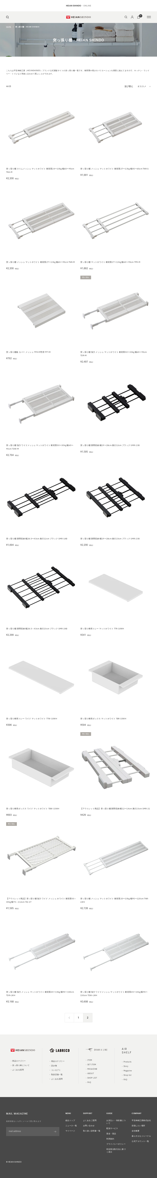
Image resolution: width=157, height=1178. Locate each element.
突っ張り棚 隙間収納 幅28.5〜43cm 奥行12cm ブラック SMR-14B (36, 538)
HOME (8, 26)
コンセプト (56, 1070)
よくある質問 (18, 1069)
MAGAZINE (92, 1069)
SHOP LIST (92, 1077)
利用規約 (110, 1138)
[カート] (138, 17)
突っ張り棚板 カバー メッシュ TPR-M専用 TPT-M (28, 351)
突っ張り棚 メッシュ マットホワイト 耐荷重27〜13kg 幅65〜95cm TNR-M (40, 261)
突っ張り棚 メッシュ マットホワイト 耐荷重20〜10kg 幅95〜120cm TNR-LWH (114, 900)
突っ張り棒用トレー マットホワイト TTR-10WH (102, 628)
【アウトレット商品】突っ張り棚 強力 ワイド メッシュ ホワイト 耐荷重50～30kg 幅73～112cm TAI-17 (41, 900)
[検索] (7, 17)
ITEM (89, 1060)
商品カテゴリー (19, 1060)
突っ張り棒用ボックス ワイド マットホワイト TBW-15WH (32, 808)
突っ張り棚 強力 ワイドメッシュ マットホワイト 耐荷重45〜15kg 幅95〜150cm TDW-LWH (113, 993)
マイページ (70, 1130)
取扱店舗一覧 (57, 1074)
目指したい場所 (138, 1125)
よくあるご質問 (89, 1120)
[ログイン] (132, 17)
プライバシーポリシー (116, 1143)
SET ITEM (91, 1064)
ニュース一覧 (71, 1125)
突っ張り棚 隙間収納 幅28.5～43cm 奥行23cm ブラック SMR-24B (36, 628)
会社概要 (135, 1130)
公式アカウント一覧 (140, 1141)
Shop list (127, 1075)
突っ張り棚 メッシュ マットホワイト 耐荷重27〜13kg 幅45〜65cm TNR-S (114, 168)
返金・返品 (111, 1133)
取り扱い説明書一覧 (91, 1130)
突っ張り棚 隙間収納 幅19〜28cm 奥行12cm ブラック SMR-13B (110, 445)
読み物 (54, 1065)
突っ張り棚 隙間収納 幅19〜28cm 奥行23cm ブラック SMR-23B (110, 538)
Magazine (128, 1070)
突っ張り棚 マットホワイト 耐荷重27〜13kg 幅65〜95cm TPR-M (110, 261)
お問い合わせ (89, 1125)
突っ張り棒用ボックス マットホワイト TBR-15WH (103, 718)
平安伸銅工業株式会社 (141, 1120)
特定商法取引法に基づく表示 (116, 1150)
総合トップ (70, 1120)
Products (128, 1061)
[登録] (55, 1131)
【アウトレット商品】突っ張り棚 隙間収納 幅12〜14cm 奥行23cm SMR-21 (115, 808)
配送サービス (112, 1128)
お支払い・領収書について (116, 1121)
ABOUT (90, 1073)
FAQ (89, 1082)
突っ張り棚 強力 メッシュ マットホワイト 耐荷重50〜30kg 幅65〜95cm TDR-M (113, 353)
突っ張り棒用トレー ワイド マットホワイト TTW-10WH (31, 718)
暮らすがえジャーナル (141, 1136)
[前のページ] (69, 1017)
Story (126, 1066)
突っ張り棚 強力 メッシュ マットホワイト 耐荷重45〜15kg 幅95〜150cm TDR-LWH (40, 993)
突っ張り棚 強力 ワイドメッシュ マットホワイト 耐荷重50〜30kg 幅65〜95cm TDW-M (39, 447)
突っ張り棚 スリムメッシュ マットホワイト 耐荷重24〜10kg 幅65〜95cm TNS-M (40, 170)
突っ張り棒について (20, 1065)
